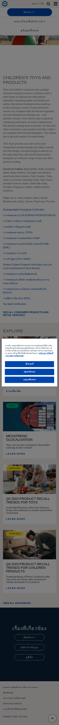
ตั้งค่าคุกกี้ (30, 364)
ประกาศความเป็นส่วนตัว (15, 356)
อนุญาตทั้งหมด (29, 379)
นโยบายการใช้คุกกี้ (46, 353)
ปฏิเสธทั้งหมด (29, 372)
